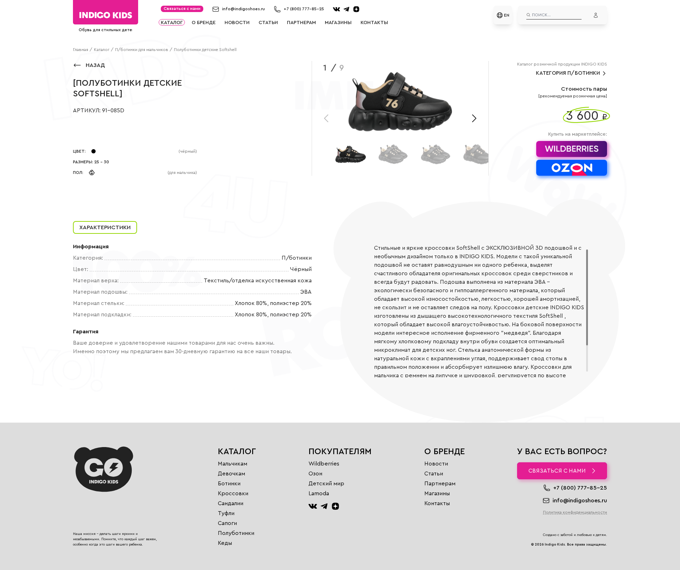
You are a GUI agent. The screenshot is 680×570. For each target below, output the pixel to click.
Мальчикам (232, 464)
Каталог (172, 22)
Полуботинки (236, 533)
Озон (315, 473)
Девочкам (231, 473)
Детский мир (326, 483)
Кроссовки (233, 493)
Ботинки (229, 483)
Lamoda (318, 493)
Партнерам (301, 22)
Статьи (268, 22)
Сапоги (227, 523)
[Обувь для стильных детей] (105, 15)
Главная (80, 49)
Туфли (226, 513)
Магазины (338, 22)
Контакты (374, 22)
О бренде (204, 22)
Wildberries (323, 464)
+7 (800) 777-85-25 (304, 9)
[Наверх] (81, 554)
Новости (237, 22)
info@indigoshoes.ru (243, 9)
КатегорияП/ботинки (568, 73)
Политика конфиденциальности (575, 512)
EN (506, 15)
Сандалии (230, 503)
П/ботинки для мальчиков (141, 49)
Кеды (225, 543)
